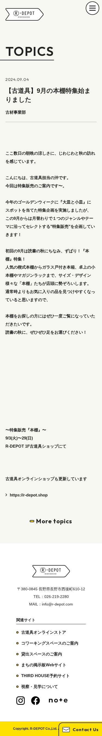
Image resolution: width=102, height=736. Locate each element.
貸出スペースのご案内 (41, 654)
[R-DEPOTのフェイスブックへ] (35, 700)
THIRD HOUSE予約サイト (45, 675)
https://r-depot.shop (29, 495)
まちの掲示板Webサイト (43, 664)
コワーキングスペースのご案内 (49, 643)
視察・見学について (39, 686)
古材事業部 (15, 112)
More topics (54, 521)
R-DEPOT (24, 14)
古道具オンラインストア (43, 632)
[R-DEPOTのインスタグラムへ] (20, 700)
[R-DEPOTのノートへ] (58, 700)
